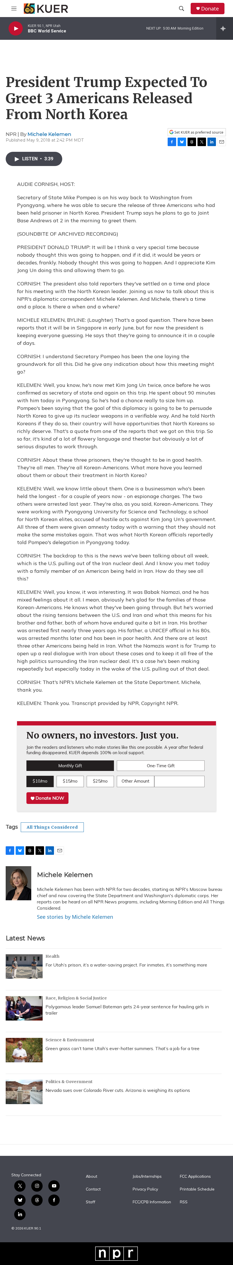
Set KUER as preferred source (198, 132)
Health (52, 956)
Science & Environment (69, 1039)
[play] (15, 28)
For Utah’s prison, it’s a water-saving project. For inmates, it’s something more (126, 965)
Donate (210, 9)
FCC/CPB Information (152, 1202)
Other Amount (135, 781)
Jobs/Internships (147, 1176)
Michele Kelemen (49, 134)
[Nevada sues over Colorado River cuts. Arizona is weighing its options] (24, 1092)
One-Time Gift (161, 765)
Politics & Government (69, 1081)
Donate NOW (49, 798)
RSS (184, 1202)
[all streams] (224, 28)
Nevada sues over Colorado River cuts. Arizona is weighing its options (117, 1090)
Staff (90, 1202)
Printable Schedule (197, 1189)
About (91, 1176)
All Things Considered (52, 827)
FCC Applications (195, 1176)
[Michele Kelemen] (18, 883)
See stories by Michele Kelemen (75, 916)
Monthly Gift (70, 765)
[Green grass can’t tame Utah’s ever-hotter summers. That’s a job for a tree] (24, 1050)
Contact (93, 1189)
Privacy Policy (145, 1189)
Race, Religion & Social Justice (76, 998)
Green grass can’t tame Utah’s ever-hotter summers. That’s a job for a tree (122, 1048)
